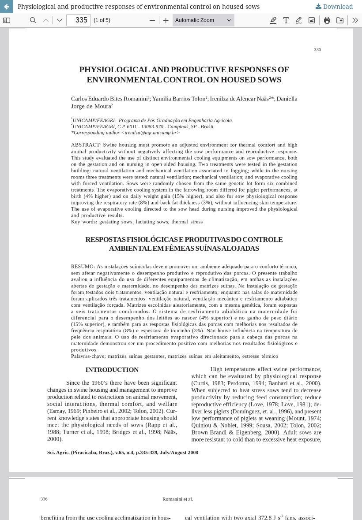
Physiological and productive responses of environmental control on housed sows (139, 6)
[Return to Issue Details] (6, 6)
